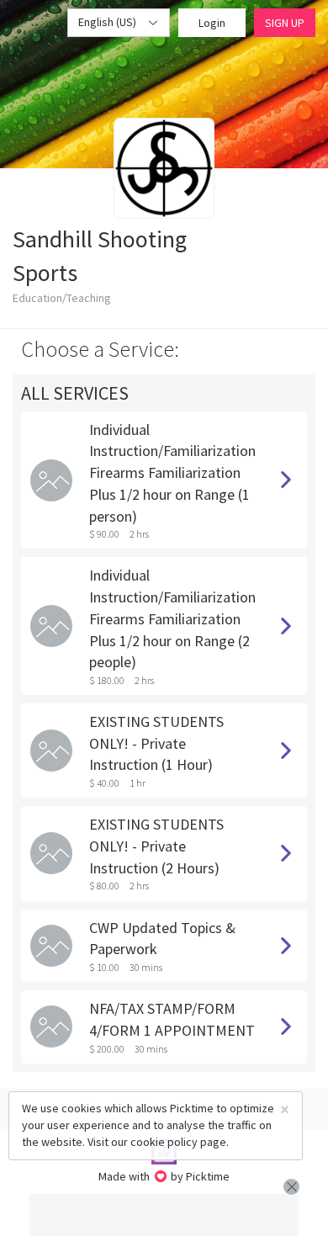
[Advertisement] (164, 1215)
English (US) (108, 21)
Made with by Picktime (164, 1176)
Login (211, 22)
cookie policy (164, 1141)
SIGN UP (284, 22)
